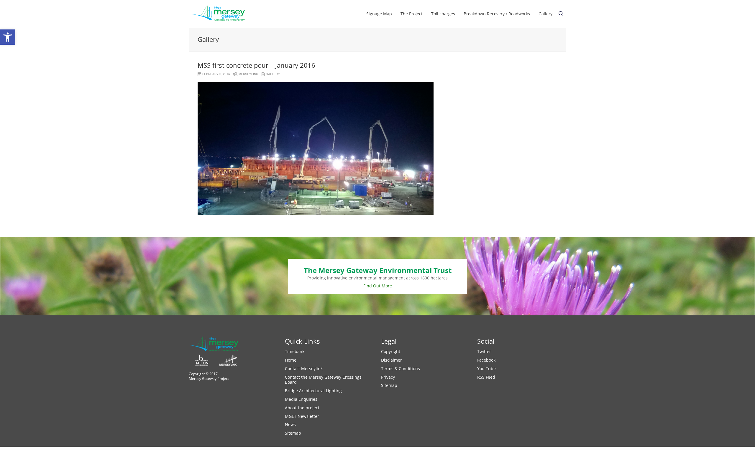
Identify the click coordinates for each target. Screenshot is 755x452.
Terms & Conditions (400, 368)
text (561, 13)
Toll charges (443, 13)
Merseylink (248, 74)
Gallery (545, 13)
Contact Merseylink (304, 368)
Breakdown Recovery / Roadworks (497, 13)
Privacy (388, 377)
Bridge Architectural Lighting (313, 390)
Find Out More (377, 286)
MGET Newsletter (302, 416)
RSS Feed (486, 377)
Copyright (390, 351)
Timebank (294, 351)
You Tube (486, 368)
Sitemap (293, 433)
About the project (302, 407)
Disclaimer (391, 360)
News (290, 424)
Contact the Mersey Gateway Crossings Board (323, 379)
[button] (7, 37)
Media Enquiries (301, 399)
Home (290, 360)
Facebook (486, 360)
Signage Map (379, 13)
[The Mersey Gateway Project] (221, 14)
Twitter (484, 351)
